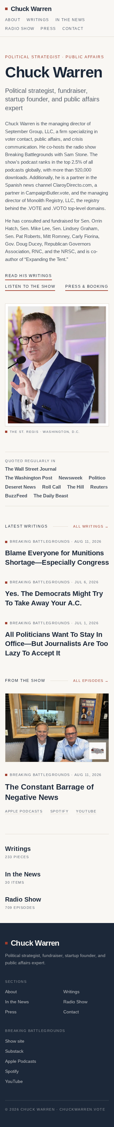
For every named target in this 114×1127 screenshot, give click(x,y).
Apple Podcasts (24, 811)
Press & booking (86, 286)
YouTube (86, 811)
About (12, 20)
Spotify (59, 811)
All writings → (91, 526)
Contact (73, 28)
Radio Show (19, 28)
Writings (38, 20)
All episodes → (91, 680)
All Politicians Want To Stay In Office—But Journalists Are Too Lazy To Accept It (56, 644)
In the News (70, 20)
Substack (14, 1051)
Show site (14, 1041)
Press (48, 28)
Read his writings (28, 276)
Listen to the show (30, 286)
